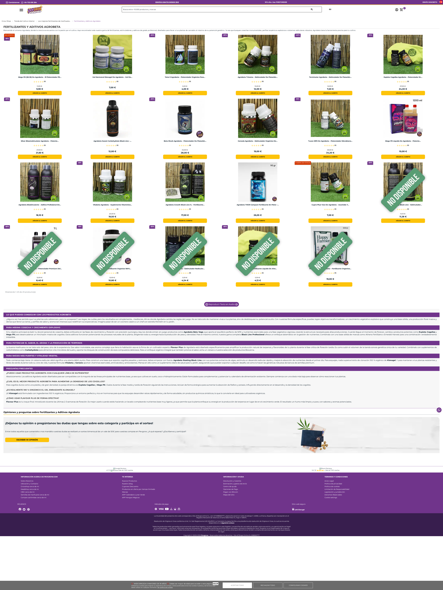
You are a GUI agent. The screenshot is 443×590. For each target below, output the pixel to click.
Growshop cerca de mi (30, 486)
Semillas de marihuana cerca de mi (35, 495)
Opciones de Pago (230, 489)
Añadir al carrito (40, 93)
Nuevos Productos (129, 481)
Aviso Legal (329, 481)
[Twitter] (24, 509)
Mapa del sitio (228, 495)
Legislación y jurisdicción (335, 492)
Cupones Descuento (130, 486)
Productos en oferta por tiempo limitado (138, 489)
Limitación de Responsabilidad (337, 489)
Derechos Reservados (333, 495)
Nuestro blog (127, 484)
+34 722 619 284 (30, 2)
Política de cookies (332, 486)
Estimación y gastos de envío (235, 484)
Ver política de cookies (165, 587)
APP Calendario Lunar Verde (133, 495)
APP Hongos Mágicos (131, 497)
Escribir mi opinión (27, 440)
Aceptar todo (237, 585)
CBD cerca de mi (27, 492)
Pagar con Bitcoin (230, 492)
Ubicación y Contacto (29, 484)
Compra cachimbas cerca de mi (33, 497)
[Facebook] (20, 509)
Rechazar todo (268, 585)
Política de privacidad (333, 484)
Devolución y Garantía (232, 481)
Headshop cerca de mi (30, 489)
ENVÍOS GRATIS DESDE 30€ (167, 2)
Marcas (125, 492)
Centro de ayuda (229, 486)
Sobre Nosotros (27, 481)
